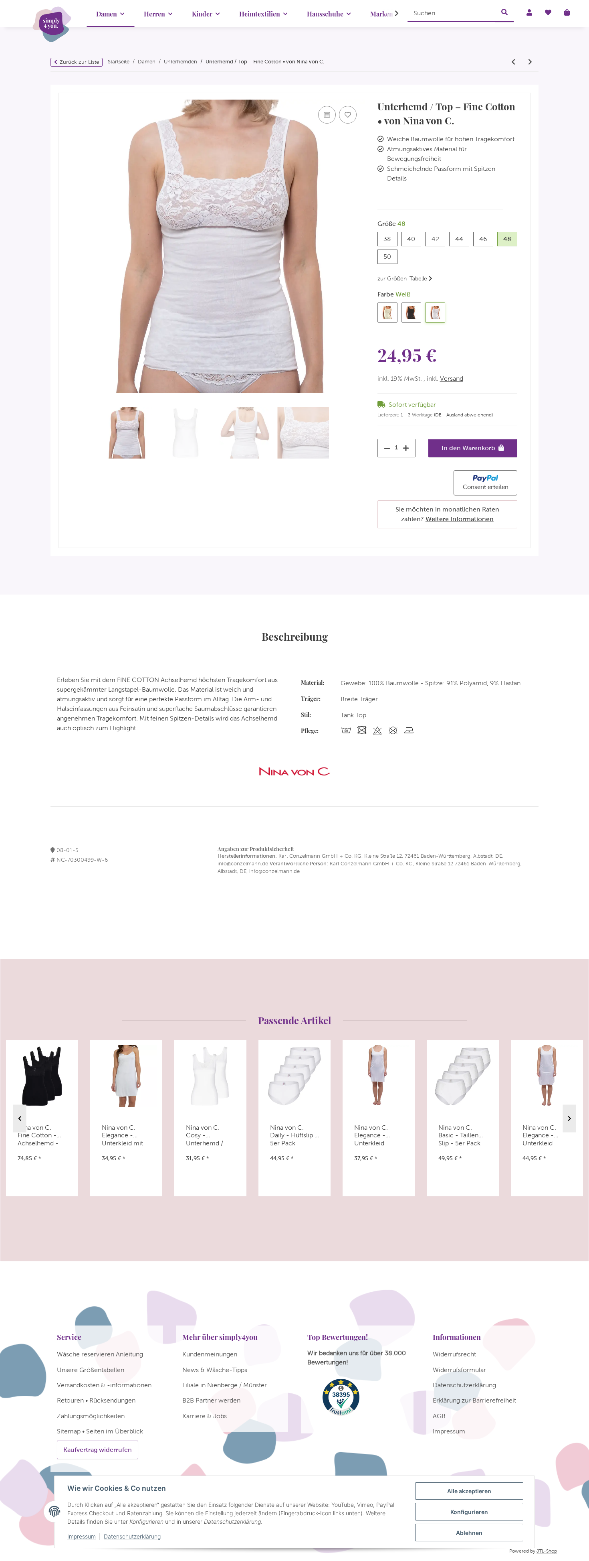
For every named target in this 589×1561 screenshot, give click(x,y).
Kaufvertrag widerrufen (97, 1449)
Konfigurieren (469, 1511)
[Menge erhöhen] (408, 448)
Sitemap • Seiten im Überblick (100, 1431)
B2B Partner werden (211, 1400)
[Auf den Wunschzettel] (348, 115)
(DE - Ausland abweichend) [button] (463, 415)
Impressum (81, 1536)
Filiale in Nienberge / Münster (224, 1385)
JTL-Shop (547, 1551)
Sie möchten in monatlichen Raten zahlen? (447, 514)
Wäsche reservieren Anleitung (100, 1354)
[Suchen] (504, 13)
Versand (451, 378)
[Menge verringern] (385, 448)
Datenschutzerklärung (132, 1536)
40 (414, 238)
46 (486, 238)
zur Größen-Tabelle (403, 278)
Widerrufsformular (459, 1369)
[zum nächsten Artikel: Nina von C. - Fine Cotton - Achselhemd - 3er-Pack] (530, 62)
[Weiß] (435, 312)
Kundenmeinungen (209, 1354)
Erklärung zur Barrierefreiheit (474, 1400)
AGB (439, 1416)
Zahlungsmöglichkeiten (91, 1416)
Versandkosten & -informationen (104, 1385)
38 (390, 238)
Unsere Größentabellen (90, 1369)
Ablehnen (469, 1532)
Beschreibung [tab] (295, 636)
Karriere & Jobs (204, 1416)
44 (462, 238)
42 (438, 238)
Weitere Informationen (460, 519)
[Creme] (387, 312)
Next (569, 1119)
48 (510, 238)
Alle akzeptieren (469, 1491)
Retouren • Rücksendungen (96, 1400)
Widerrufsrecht (454, 1354)
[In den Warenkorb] (64, 89)
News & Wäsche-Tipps (214, 1369)
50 (390, 256)
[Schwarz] (411, 312)
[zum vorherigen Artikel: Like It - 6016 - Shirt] (513, 62)
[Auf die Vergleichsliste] (327, 115)
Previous (19, 1119)
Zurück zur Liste (79, 62)
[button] (391, 13)
